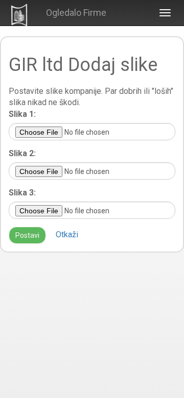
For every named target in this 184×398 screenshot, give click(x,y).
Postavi (27, 235)
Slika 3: (22, 192)
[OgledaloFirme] (19, 15)
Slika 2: (22, 153)
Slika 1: (22, 114)
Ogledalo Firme (76, 12)
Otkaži (67, 234)
